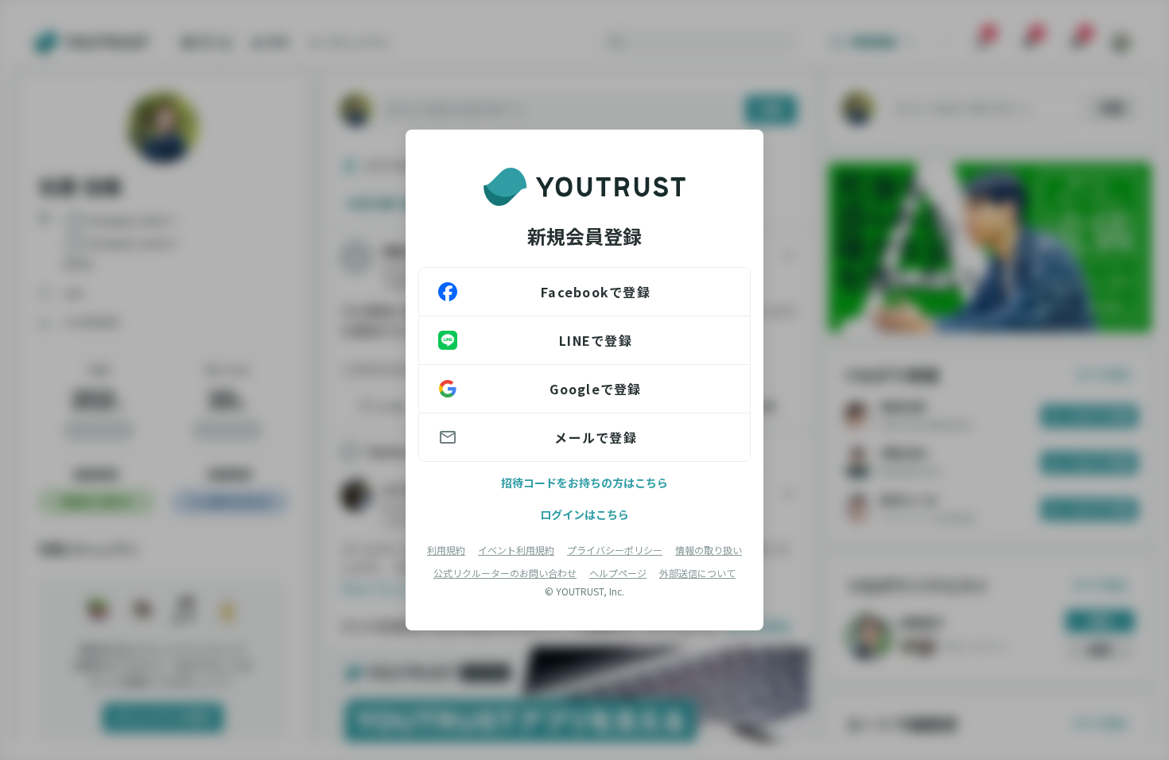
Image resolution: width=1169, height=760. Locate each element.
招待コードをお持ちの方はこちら (584, 483)
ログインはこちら (584, 514)
